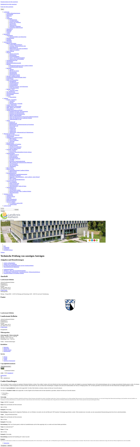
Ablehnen (10, 445)
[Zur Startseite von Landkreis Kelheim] (10, 218)
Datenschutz (6, 348)
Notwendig (5, 393)
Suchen (2, 208)
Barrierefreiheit (7, 351)
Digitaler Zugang (7, 350)
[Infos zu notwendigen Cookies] (8, 393)
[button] (6, 12)
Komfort (4, 394)
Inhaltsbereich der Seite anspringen (9, 4)
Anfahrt (5, 359)
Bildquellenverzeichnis (6, 366)
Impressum (6, 347)
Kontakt (5, 358)
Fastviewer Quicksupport (9, 360)
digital (10, 373)
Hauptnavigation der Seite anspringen (9, 1)
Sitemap (5, 356)
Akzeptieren (3, 445)
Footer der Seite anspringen (7, 6)
